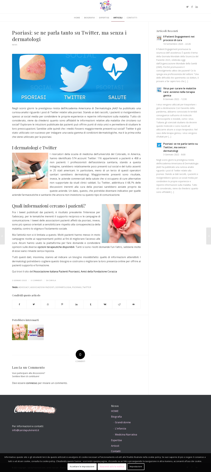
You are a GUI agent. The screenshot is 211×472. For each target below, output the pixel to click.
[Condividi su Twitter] (34, 304)
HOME (114, 411)
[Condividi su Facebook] (19, 304)
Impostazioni (136, 466)
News (14, 44)
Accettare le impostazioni (82, 466)
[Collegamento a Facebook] (192, 6)
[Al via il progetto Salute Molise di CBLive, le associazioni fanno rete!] (36, 332)
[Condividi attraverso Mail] (134, 304)
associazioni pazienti (42, 287)
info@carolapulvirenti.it (25, 430)
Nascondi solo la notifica (112, 466)
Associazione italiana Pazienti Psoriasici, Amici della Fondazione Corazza (75, 271)
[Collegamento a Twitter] (187, 6)
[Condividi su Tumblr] (91, 304)
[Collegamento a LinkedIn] (196, 6)
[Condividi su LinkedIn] (76, 304)
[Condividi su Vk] (105, 304)
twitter (86, 287)
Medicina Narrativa (126, 434)
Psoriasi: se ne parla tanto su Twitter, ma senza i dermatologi (69, 35)
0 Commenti (36, 280)
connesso (31, 383)
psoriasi (77, 287)
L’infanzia (120, 428)
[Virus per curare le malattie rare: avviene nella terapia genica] (208, 236)
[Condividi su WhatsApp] (48, 304)
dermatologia (63, 287)
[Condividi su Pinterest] (62, 304)
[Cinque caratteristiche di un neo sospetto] (20, 332)
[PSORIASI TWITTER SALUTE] (76, 78)
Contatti (115, 451)
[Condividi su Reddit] (119, 304)
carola (52, 280)
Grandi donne (123, 422)
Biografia (116, 416)
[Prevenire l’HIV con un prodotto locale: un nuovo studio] (2, 236)
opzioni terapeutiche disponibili (56, 247)
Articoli (115, 445)
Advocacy (24, 287)
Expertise (116, 440)
